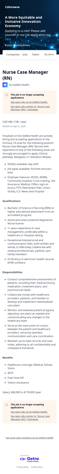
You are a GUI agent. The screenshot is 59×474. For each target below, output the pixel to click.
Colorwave (12, 7)
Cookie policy (36, 467)
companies (13, 54)
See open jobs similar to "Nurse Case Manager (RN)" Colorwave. (30, 108)
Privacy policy (22, 467)
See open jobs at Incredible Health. (29, 102)
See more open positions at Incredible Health (29, 437)
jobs (25, 54)
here (8, 39)
